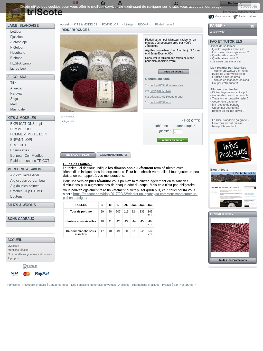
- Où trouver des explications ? (229, 52)
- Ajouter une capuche (224, 101)
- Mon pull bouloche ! (223, 126)
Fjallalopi (16, 37)
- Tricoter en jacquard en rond (229, 70)
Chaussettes (19, 150)
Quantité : (164, 131)
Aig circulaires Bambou (27, 180)
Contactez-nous (59, 284)
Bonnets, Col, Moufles (26, 156)
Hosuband (17, 52)
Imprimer (69, 116)
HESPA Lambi (20, 63)
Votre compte (223, 16)
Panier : (243, 16)
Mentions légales (18, 249)
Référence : (163, 126)
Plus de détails (173, 71)
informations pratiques (145, 284)
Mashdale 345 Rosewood (240, 222)
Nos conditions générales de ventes (30, 254)
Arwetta (16, 88)
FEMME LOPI (20, 129)
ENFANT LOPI (21, 140)
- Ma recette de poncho (224, 104)
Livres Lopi (18, 68)
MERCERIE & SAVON (24, 169)
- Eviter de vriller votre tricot (227, 73)
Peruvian (16, 93)
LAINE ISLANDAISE (23, 25)
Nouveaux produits (34, 284)
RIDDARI (144, 24)
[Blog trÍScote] (233, 205)
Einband (16, 58)
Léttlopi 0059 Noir (160, 91)
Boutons (16, 196)
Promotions (221, 214)
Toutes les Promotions (233, 259)
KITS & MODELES (21, 118)
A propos (13, 258)
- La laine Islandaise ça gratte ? (229, 120)
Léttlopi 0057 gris (160, 102)
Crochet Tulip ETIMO (26, 191)
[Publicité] (30, 265)
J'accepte (248, 6)
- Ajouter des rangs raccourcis (229, 95)
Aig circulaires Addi (24, 175)
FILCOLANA (16, 77)
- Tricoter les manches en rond (229, 79)
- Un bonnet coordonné (224, 107)
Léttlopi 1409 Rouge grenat (166, 96)
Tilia (13, 83)
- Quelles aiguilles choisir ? (226, 49)
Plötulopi (16, 47)
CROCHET (18, 145)
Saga (14, 99)
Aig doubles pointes (25, 186)
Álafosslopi (18, 42)
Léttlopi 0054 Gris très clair (166, 85)
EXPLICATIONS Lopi (26, 124)
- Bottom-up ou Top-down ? (227, 110)
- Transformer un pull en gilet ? (229, 98)
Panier (216, 25)
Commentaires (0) (113, 154)
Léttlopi (15, 31)
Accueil (14, 240)
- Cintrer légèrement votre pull (228, 92)
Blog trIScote (219, 169)
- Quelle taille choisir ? (224, 55)
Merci (14, 104)
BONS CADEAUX (20, 219)
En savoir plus (78, 154)
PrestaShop (186, 284)
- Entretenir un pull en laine (226, 123)
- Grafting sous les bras (225, 76)
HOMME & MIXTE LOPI (28, 134)
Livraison (13, 245)
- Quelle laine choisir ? (224, 58)
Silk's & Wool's (21, 205)
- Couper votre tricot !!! (224, 83)
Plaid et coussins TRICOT (29, 161)
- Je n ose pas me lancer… (227, 61)
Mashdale (17, 109)
